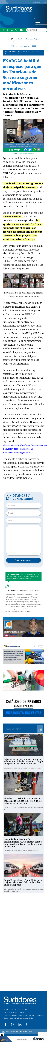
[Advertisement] (23, 917)
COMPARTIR (15, 150)
